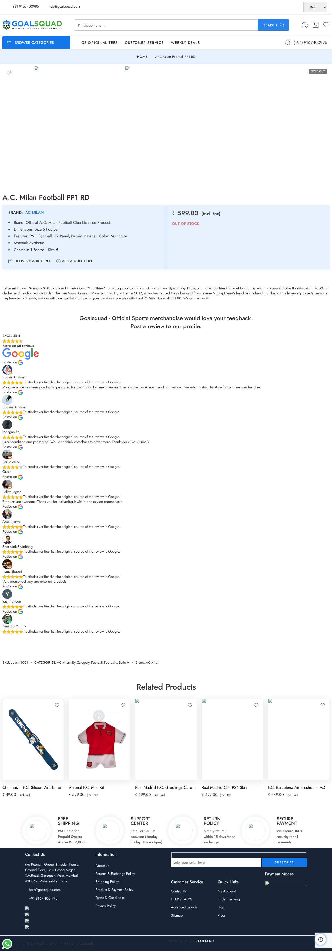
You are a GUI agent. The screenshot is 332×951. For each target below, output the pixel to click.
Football (97, 662)
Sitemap (177, 915)
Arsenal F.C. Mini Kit (86, 787)
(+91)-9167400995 (309, 42)
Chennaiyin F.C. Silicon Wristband (31, 787)
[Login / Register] (305, 25)
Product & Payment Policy (114, 889)
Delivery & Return (31, 261)
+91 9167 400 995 (43, 898)
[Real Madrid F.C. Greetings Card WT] (166, 740)
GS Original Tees (99, 42)
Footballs (110, 662)
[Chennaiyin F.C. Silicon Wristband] (33, 740)
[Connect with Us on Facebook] (49, 908)
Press (222, 915)
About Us (102, 865)
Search (270, 25)
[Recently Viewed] (320, 939)
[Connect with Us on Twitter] (46, 927)
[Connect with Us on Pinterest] (48, 920)
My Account (227, 891)
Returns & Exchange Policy (115, 873)
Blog (221, 907)
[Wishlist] (9, 73)
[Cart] (315, 25)
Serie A (123, 662)
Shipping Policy (107, 881)
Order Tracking (229, 899)
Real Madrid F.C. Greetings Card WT (166, 787)
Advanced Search (184, 907)
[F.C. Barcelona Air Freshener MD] (299, 740)
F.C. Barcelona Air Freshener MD (296, 787)
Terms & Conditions (110, 897)
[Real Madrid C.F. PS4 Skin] (232, 740)
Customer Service (144, 42)
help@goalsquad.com (45, 889)
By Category (81, 662)
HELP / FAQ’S (181, 899)
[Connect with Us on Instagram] (49, 914)
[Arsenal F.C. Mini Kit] (99, 740)
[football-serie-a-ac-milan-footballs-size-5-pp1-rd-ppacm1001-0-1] (79, 125)
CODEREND (205, 940)
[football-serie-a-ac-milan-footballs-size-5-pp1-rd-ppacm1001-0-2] (169, 125)
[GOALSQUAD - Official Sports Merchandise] (32, 25)
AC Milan (34, 212)
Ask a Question (76, 261)
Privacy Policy (106, 905)
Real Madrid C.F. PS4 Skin (224, 787)
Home (142, 57)
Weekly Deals (185, 42)
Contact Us (179, 891)
